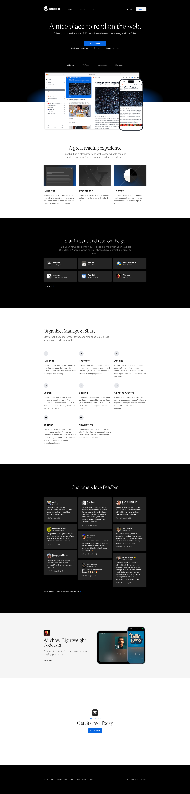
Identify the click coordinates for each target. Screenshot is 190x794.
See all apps (49, 286)
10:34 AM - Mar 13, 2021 (124, 583)
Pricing (59, 779)
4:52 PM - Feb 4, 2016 (54, 518)
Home (46, 779)
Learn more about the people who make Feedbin (62, 591)
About (72, 779)
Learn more (49, 660)
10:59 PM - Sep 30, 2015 (55, 571)
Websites (70, 65)
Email (126, 779)
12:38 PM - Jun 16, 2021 (124, 547)
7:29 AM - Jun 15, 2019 (124, 518)
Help (78, 779)
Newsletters (102, 65)
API (91, 779)
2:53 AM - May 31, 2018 (89, 554)
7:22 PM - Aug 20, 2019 (89, 576)
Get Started (95, 44)
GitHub (143, 779)
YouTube (86, 65)
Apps (52, 779)
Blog (65, 779)
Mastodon (119, 65)
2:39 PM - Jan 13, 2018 (89, 525)
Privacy (85, 779)
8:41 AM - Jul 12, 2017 (54, 544)
